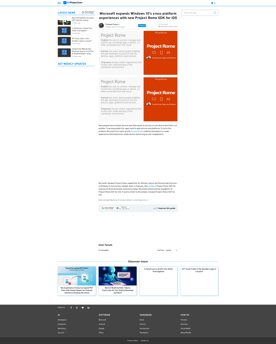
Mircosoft (102, 320)
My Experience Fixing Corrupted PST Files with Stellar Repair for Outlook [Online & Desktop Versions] (77, 290)
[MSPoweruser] (72, 3)
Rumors (143, 324)
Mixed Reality (186, 333)
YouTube (83, 308)
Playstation (144, 333)
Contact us (145, 341)
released (152, 186)
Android (142, 26)
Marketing (62, 329)
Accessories (144, 329)
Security (61, 333)
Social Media (185, 329)
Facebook (71, 308)
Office (101, 333)
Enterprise (62, 324)
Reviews (184, 320)
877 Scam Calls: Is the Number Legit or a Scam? (199, 270)
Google (101, 329)
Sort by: (161, 250)
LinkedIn (88, 308)
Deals (142, 320)
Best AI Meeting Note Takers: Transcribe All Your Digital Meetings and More (117, 290)
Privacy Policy (132, 341)
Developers (62, 320)
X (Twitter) (77, 308)
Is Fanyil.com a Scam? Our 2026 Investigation (158, 270)
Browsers (184, 324)
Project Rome (137, 131)
